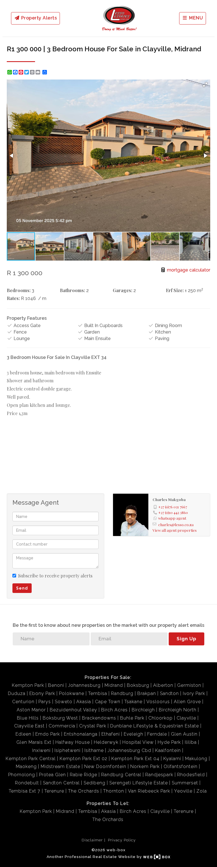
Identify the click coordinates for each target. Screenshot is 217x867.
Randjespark (159, 774)
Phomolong (21, 774)
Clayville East (29, 726)
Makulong (196, 758)
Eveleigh (133, 734)
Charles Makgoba (169, 499)
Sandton (169, 693)
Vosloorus (158, 701)
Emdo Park (47, 734)
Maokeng (26, 766)
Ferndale (157, 734)
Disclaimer (92, 840)
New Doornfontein (105, 766)
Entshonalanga (80, 734)
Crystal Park (92, 726)
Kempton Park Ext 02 (83, 758)
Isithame (94, 750)
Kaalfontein (168, 750)
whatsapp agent (172, 517)
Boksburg (138, 685)
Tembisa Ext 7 (24, 791)
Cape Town (107, 701)
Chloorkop (160, 718)
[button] (205, 84)
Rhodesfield (191, 774)
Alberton (163, 685)
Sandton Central (61, 783)
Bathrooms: (72, 290)
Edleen (23, 734)
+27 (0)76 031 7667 (172, 506)
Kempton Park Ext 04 (135, 758)
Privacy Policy (122, 840)
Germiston (189, 685)
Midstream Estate (60, 766)
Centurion (23, 701)
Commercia (62, 726)
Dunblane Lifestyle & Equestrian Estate (154, 726)
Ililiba (191, 742)
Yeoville (183, 791)
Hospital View (138, 742)
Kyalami (172, 758)
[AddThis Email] (38, 72)
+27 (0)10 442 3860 (173, 512)
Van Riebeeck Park (149, 791)
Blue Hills (28, 718)
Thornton (113, 791)
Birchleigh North (177, 709)
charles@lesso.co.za (176, 524)
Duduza (16, 693)
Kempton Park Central (31, 758)
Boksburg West (60, 718)
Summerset (185, 783)
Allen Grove (187, 701)
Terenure (54, 791)
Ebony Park (42, 693)
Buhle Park (132, 718)
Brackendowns (99, 718)
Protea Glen (52, 774)
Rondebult (27, 783)
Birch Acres (114, 709)
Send (22, 588)
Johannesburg (84, 685)
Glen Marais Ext (33, 742)
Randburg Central (121, 774)
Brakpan (146, 693)
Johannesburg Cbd (129, 750)
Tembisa (97, 693)
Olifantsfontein (181, 766)
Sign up (186, 638)
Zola (201, 791)
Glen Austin (184, 734)
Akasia (83, 701)
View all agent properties (175, 530)
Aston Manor (31, 709)
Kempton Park (28, 685)
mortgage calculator (188, 270)
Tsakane (133, 701)
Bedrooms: (19, 290)
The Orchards (83, 791)
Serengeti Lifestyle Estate (138, 783)
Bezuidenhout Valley (73, 709)
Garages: (122, 290)
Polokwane (71, 693)
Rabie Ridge (83, 774)
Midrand (114, 685)
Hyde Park (169, 742)
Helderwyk (106, 742)
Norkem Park (145, 766)
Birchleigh (143, 709)
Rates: (13, 298)
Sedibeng (94, 783)
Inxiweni (41, 750)
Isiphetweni (68, 750)
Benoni (56, 685)
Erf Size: (175, 290)
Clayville (186, 718)
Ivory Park (194, 693)
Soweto (63, 701)
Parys (44, 701)
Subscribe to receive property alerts (55, 576)
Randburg (122, 693)
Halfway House (72, 742)
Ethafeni (110, 734)
